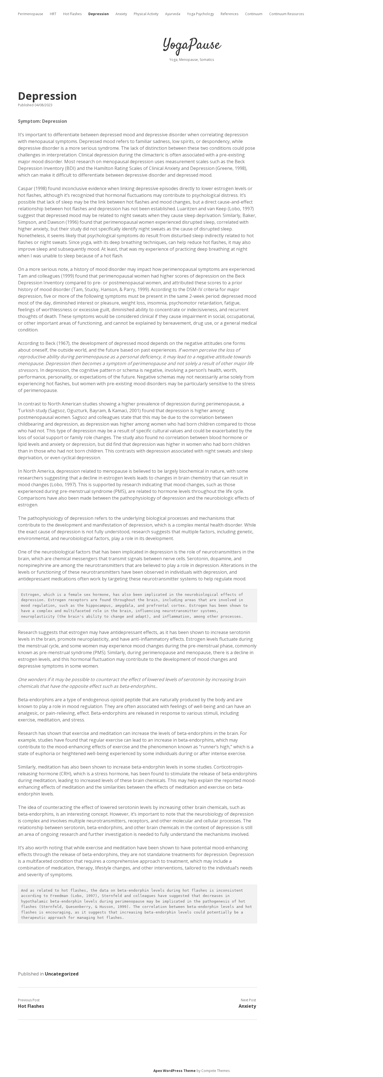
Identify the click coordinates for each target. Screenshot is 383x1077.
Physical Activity (146, 13)
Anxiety (121, 13)
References (229, 13)
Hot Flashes (72, 13)
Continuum (253, 13)
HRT (53, 13)
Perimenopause (30, 13)
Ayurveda (172, 13)
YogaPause (191, 45)
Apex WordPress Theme (174, 1070)
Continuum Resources (286, 13)
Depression (98, 13)
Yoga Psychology (200, 13)
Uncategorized (62, 974)
